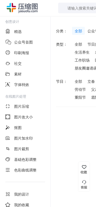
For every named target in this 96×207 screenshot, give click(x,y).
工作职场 (82, 60)
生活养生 (82, 52)
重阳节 (80, 97)
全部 (78, 30)
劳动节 (80, 89)
